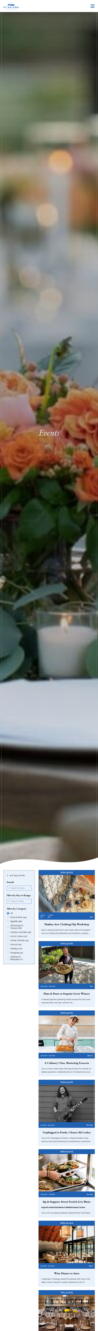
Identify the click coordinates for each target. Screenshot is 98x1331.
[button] (19, 913)
